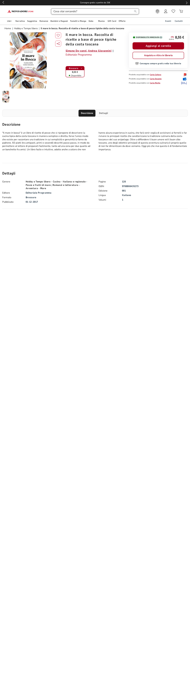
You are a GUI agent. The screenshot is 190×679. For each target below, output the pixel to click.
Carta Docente (156, 79)
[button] (58, 44)
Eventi (168, 21)
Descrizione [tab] (87, 113)
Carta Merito (155, 83)
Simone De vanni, (77, 51)
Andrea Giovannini (99, 51)
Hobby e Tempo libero (25, 28)
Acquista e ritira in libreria (158, 55)
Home (8, 28)
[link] (157, 11)
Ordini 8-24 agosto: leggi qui (95, 2)
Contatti (179, 21)
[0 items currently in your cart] (181, 11)
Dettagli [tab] (103, 113)
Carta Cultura (155, 74)
